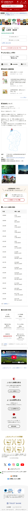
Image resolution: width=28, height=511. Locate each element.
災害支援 (14, 476)
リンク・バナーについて (8, 509)
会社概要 (9, 507)
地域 (11, 9)
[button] (25, 6)
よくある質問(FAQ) (14, 408)
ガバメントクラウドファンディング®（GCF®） (14, 472)
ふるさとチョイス (15, 469)
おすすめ (24, 9)
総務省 (5, 303)
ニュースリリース (17, 507)
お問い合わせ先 (6, 43)
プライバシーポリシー (20, 509)
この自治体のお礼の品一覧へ (14, 48)
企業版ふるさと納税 (14, 478)
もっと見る (23, 97)
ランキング (16, 9)
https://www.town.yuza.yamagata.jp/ (15, 157)
